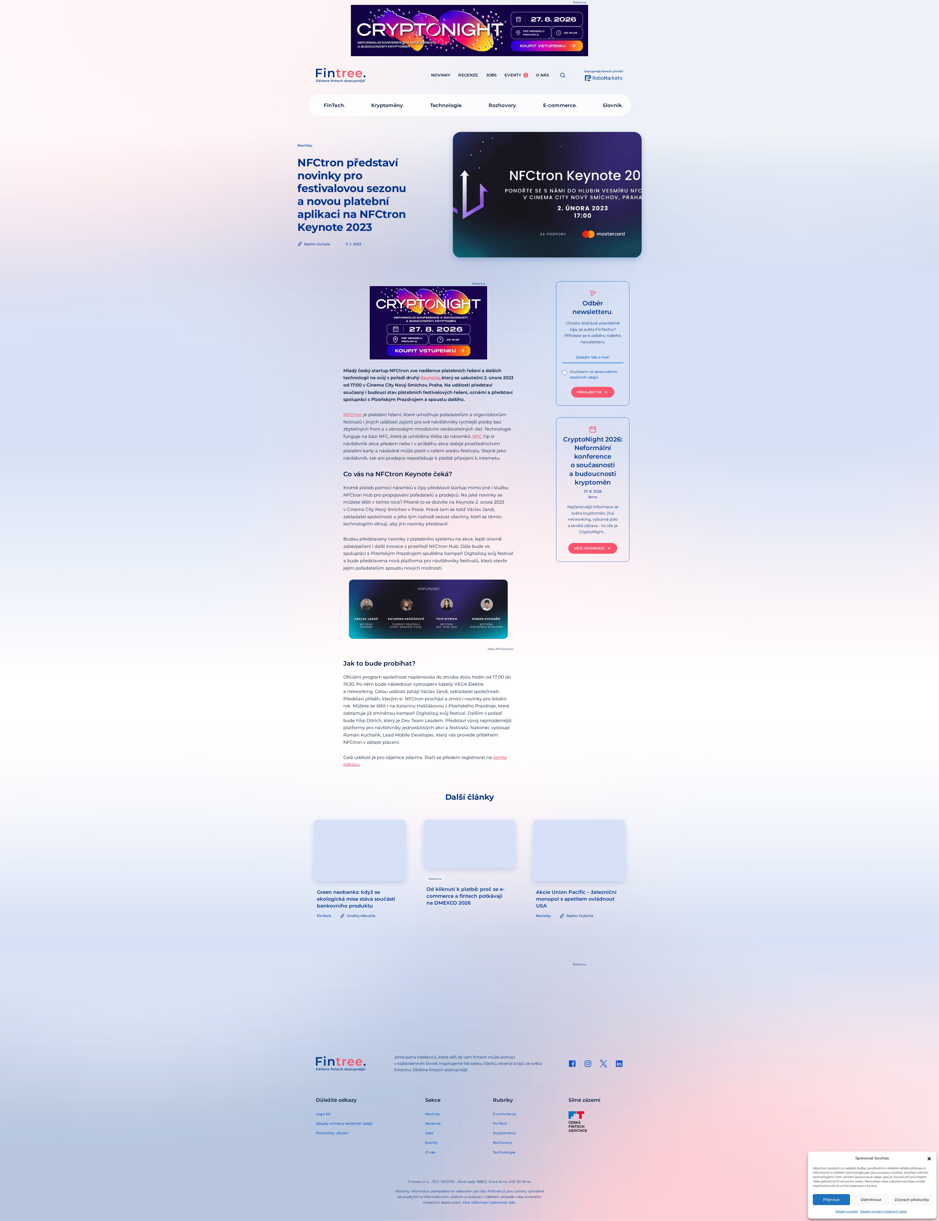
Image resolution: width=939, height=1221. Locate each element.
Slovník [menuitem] (612, 105)
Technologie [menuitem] (445, 105)
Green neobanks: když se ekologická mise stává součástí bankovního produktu (356, 899)
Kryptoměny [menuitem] (387, 105)
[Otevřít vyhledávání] (563, 75)
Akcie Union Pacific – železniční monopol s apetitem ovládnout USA (576, 899)
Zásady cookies (846, 1211)
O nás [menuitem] (542, 75)
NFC (477, 436)
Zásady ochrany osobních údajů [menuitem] (344, 1123)
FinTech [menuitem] (334, 105)
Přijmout (831, 1199)
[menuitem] (572, 1064)
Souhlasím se (593, 374)
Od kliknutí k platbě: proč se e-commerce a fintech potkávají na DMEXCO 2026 (465, 896)
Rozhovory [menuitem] (502, 105)
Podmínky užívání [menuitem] (332, 1133)
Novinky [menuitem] (440, 75)
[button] (929, 1158)
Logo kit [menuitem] (323, 1114)
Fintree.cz (496, 1191)
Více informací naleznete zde (489, 1202)
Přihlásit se (589, 392)
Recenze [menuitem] (468, 75)
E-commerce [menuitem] (559, 105)
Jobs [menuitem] (491, 75)
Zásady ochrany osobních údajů (883, 1211)
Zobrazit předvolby (911, 1199)
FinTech (324, 916)
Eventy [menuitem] (515, 75)
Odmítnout (871, 1199)
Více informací (589, 548)
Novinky (304, 145)
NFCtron (352, 414)
